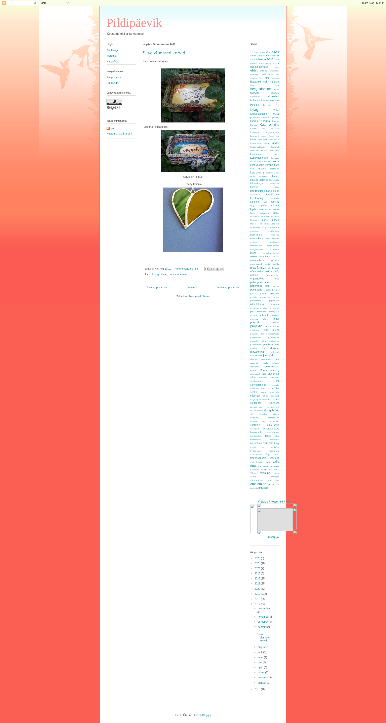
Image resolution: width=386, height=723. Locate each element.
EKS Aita (274, 74)
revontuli (254, 363)
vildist (276, 469)
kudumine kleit (273, 173)
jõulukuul (265, 117)
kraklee (262, 168)
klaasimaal (256, 154)
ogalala (254, 275)
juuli (260, 652)
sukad (253, 410)
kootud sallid (257, 165)
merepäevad (256, 246)
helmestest (273, 96)
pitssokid (254, 319)
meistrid (253, 242)
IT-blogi (276, 110)
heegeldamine (260, 89)
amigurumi (263, 55)
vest (271, 469)
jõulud (276, 113)
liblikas (276, 213)
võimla (253, 477)
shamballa (274, 392)
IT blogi (155, 274)
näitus (268, 271)
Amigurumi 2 (114, 77)
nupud (276, 268)
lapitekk (268, 209)
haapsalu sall (258, 81)
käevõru (254, 187)
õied (277, 480)
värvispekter (257, 480)
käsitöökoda (272, 191)
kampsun (254, 132)
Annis (253, 59)
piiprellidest (274, 301)
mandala (275, 235)
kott (252, 169)
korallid (269, 165)
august (262, 647)
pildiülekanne (257, 304)
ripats (265, 363)
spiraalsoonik (273, 407)
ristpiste (275, 363)
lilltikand (254, 220)
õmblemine (258, 484)
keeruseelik (274, 140)
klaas (164, 274)
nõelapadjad (257, 271)
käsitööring (256, 198)
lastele (276, 209)
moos (253, 253)
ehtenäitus (274, 71)
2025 (258, 563)
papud (253, 293)
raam (263, 348)
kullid (252, 176)
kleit (277, 154)
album (253, 56)
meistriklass (274, 242)
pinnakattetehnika (258, 308)
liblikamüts (264, 213)
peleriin (253, 297)
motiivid (253, 257)
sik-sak (266, 396)
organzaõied (257, 278)
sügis (264, 421)
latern (253, 213)
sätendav (254, 418)
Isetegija (111, 55)
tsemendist (274, 451)
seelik (253, 392)
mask (267, 238)
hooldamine (268, 100)
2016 (258, 689)
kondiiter (261, 161)
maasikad (254, 231)
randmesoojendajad (261, 355)
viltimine (265, 472)
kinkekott (275, 147)
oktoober (263, 621)
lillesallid (265, 216)
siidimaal (255, 395)
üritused (263, 487)
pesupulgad (265, 297)
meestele (275, 238)
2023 (258, 573)
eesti (277, 67)
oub (277, 278)
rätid (264, 373)
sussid (260, 410)
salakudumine (256, 381)
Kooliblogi (112, 50)
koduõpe (275, 158)
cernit (276, 63)
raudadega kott (270, 359)
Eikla (263, 74)
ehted (254, 70)
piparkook (274, 308)
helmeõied (256, 100)
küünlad (275, 201)
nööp (276, 271)
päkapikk (254, 341)
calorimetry (265, 63)
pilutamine (274, 304)
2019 (258, 593)
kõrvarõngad (257, 183)
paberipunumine (178, 274)
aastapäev (265, 52)
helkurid (254, 92)
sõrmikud (263, 414)
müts (253, 267)
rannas (253, 359)
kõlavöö (264, 179)
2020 (258, 588)
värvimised (274, 477)
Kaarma (265, 120)
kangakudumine (272, 132)
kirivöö (264, 150)
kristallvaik (274, 169)
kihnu (266, 143)
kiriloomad (255, 151)
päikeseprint (273, 337)
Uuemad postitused (157, 287)
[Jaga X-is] (214, 269)
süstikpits (255, 425)
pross (268, 326)
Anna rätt (274, 56)
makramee (256, 234)
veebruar (263, 677)
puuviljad (254, 334)
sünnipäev (274, 421)
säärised (254, 421)
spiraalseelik (256, 407)
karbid (264, 136)
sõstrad (276, 414)
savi (263, 388)
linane (264, 220)
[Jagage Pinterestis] (222, 269)
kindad (275, 143)
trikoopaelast (256, 451)
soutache (274, 403)
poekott (254, 322)
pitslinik (253, 315)
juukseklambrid (258, 113)
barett (276, 59)
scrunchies (273, 388)
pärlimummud (256, 345)
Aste (270, 59)
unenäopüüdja (258, 458)
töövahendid (256, 454)
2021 (258, 583)
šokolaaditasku (271, 428)
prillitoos (275, 322)
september (264, 626)
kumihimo (263, 176)
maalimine (274, 227)
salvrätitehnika (258, 384)
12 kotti (254, 52)
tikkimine (269, 443)
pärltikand (268, 344)
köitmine (255, 201)
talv (277, 432)
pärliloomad (274, 341)
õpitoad (271, 484)
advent (275, 52)
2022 (258, 578)
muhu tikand (272, 256)
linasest (275, 220)
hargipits (274, 81)
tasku (268, 435)
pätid (277, 345)
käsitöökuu (255, 195)
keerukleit (262, 140)
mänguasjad (256, 264)
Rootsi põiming (269, 370)
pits (252, 311)
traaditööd (274, 447)
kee (277, 136)
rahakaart (274, 348)
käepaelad (274, 184)
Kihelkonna (255, 143)
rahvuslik (275, 352)
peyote (276, 297)
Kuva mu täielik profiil (119, 133)
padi (267, 286)
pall (277, 290)
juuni (261, 657)
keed (253, 139)
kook (267, 161)
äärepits (254, 488)
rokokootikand (271, 366)
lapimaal (274, 205)
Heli (113, 128)
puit (266, 330)
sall (277, 381)
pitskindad (261, 312)
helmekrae (255, 96)
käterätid (275, 198)
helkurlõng (274, 93)
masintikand (257, 238)
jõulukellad (255, 117)
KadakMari (113, 61)
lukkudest (275, 224)
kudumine (257, 172)
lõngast (265, 227)
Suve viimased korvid (164, 52)
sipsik (258, 399)
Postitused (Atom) (198, 296)
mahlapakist (273, 231)
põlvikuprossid (272, 334)
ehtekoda (264, 71)
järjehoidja (274, 117)
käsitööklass (257, 190)
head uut (264, 85)
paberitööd (256, 285)
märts (267, 264)
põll (262, 334)
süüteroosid (273, 425)
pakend (269, 290)
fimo (267, 77)
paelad (276, 286)
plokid (266, 319)
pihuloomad (255, 301)
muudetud (274, 260)
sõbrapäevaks (271, 410)
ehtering (254, 74)
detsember (264, 608)
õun (277, 484)
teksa (276, 436)
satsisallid (254, 389)
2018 (258, 599)
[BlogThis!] (210, 269)
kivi (271, 151)
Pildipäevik (134, 22)
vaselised (254, 469)
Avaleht (192, 287)
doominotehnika (259, 66)
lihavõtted (254, 216)
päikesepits (255, 337)
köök (265, 202)
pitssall (264, 315)
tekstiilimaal (255, 439)
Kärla (277, 187)
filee (261, 78)
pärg (264, 341)
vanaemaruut (263, 466)
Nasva (261, 267)
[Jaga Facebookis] (218, 269)
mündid (276, 264)
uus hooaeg (257, 462)
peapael (274, 293)
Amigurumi (113, 82)
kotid (276, 165)
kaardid (254, 121)
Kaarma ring (269, 124)
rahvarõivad (257, 351)
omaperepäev (273, 275)
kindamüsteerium (258, 147)
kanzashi (254, 136)
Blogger (206, 715)
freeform (275, 78)
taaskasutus (256, 432)
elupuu (253, 78)
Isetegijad (267, 105)
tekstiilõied (256, 443)
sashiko (275, 385)
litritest (253, 224)
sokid (276, 399)
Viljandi (253, 473)
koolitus (274, 161)
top (277, 444)
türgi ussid (272, 454)
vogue (276, 473)
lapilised (263, 205)
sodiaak (269, 399)
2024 (258, 568)
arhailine (261, 59)
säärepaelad (273, 418)
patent (263, 293)
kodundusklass (259, 157)
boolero (253, 63)
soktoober (255, 403)
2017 (258, 604)
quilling (253, 348)
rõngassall (255, 374)
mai (260, 662)
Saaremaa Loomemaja (268, 377)
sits (263, 399)
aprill (261, 667)
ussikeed (274, 458)
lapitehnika (256, 209)
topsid (253, 447)
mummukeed (257, 260)
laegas (253, 205)
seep (263, 392)
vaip (268, 462)
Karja (271, 136)
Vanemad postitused (228, 287)
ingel (277, 100)
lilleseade (275, 216)
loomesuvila (263, 224)
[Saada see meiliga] (206, 269)
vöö (270, 480)
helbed (276, 89)
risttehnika (255, 367)
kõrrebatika (274, 180)
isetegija (255, 105)
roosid (253, 370)
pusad (275, 329)
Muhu (261, 257)
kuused (254, 179)
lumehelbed (255, 227)
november (264, 616)
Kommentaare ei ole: (187, 268)
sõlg (252, 414)
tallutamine (270, 432)
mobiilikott (274, 249)
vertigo (264, 469)
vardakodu (274, 466)
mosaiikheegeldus (271, 253)
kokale (253, 161)
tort (263, 447)
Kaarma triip (257, 128)
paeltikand (256, 289)
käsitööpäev (272, 194)
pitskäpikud (274, 312)
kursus (275, 176)
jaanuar (262, 682)
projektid (256, 326)
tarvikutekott (256, 436)
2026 (258, 558)
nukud (270, 268)
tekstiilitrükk (274, 439)
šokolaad (254, 429)
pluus (276, 318)
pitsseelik (275, 315)
